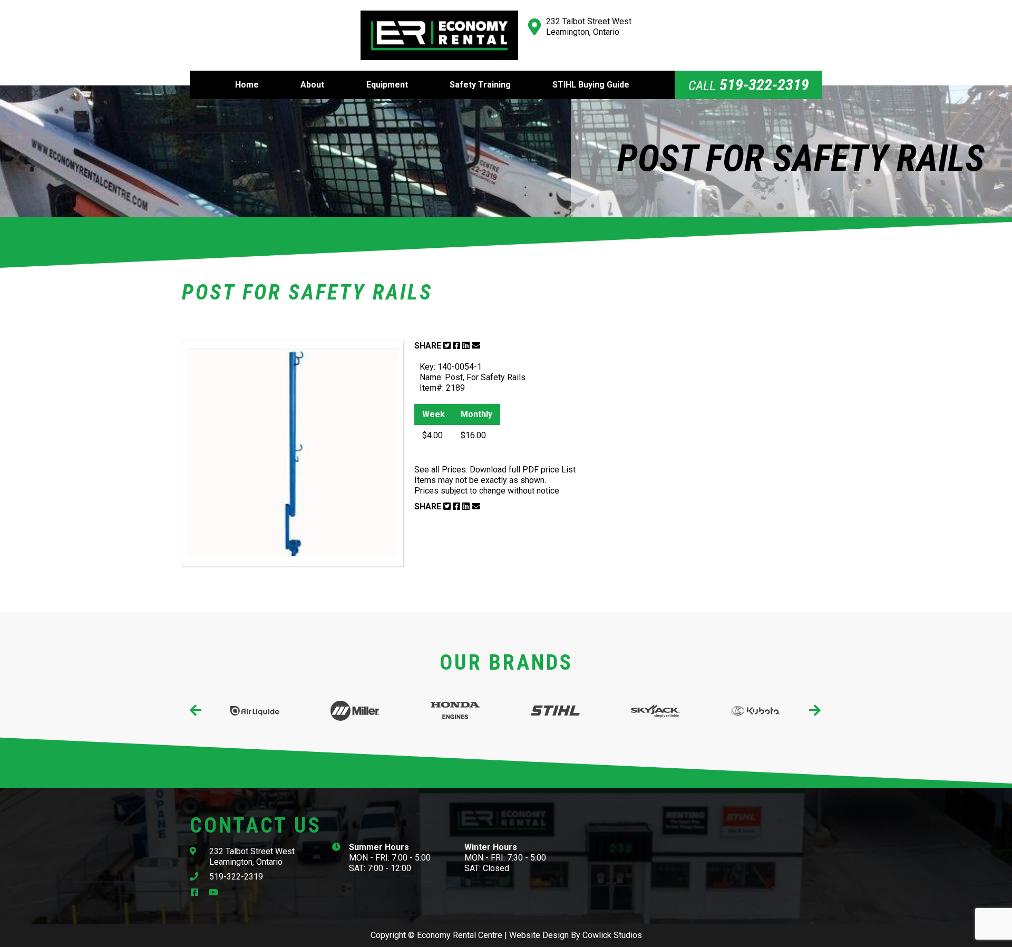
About (312, 85)
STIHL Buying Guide (590, 85)
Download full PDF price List (523, 470)
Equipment (387, 85)
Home (247, 85)
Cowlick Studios (612, 935)
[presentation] (196, 710)
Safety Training (480, 85)
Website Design (539, 935)
